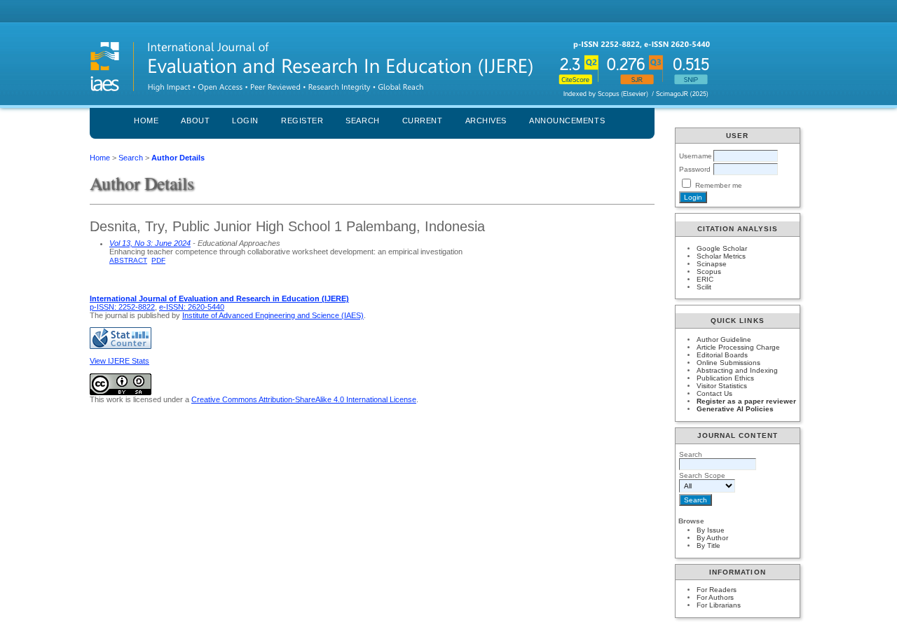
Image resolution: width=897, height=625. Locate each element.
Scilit (704, 287)
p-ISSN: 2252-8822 (122, 307)
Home (146, 120)
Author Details (178, 157)
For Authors (715, 597)
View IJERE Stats (119, 361)
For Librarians (719, 605)
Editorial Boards (722, 355)
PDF (158, 260)
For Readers (717, 589)
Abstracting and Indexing (737, 370)
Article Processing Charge (738, 347)
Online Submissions (728, 362)
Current (422, 120)
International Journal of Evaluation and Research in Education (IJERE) (219, 298)
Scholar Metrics (721, 256)
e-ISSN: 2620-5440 (191, 307)
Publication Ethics (725, 378)
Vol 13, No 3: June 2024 (150, 243)
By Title (708, 545)
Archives (486, 120)
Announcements (567, 120)
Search (362, 120)
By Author (712, 538)
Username (695, 156)
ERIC (705, 279)
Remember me (718, 185)
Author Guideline (724, 339)
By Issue (711, 530)
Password (695, 169)
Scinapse (712, 264)
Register (302, 120)
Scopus (709, 271)
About (195, 120)
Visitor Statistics (722, 386)
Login (245, 120)
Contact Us (714, 393)
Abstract (128, 260)
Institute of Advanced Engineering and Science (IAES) (273, 315)
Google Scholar (722, 248)
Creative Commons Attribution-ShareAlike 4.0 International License (303, 399)
